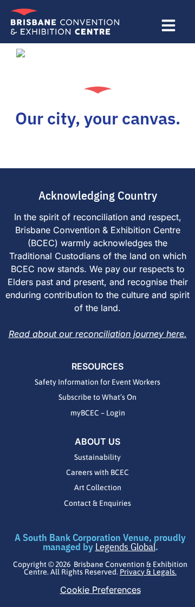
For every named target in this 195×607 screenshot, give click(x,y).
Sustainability (97, 457)
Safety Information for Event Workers (97, 382)
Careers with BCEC (97, 472)
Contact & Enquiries (97, 503)
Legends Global (125, 546)
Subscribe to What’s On (97, 397)
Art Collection (97, 487)
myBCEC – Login (97, 412)
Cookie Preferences (100, 589)
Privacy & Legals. (148, 572)
